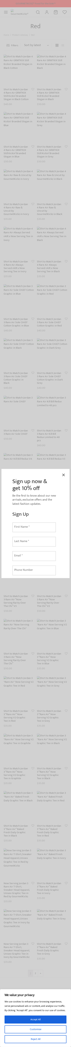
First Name (21, 526)
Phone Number (23, 570)
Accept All (35, 1019)
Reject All (35, 1039)
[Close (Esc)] (63, 475)
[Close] (67, 992)
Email (18, 555)
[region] (35, 1018)
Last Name (21, 541)
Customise (35, 1029)
